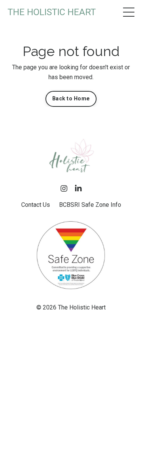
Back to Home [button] (71, 98)
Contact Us (35, 204)
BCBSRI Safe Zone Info (90, 204)
